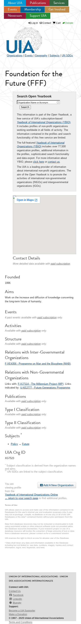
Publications (38, 2)
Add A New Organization (58, 485)
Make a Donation (18, 614)
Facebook (18, 595)
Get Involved (57, 9)
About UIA (15, 2)
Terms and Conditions (20, 622)
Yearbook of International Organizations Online (31, 494)
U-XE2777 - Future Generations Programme (45, 387)
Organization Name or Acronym (33, 102)
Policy (14, 444)
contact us (54, 161)
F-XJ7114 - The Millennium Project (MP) (41, 383)
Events (12, 9)
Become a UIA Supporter (22, 610)
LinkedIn (17, 599)
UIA (19, 38)
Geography (41, 55)
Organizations (15, 55)
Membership (32, 9)
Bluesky (17, 602)
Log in (34, 23)
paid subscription (60, 263)
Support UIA (38, 15)
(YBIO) (43, 122)
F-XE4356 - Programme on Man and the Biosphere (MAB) (38, 363)
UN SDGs (67, 55)
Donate (69, 23)
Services (58, 2)
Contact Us (15, 591)
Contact (46, 23)
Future (25, 444)
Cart (58, 23)
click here (38, 161)
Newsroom (15, 15)
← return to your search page (21, 498)
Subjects (55, 55)
